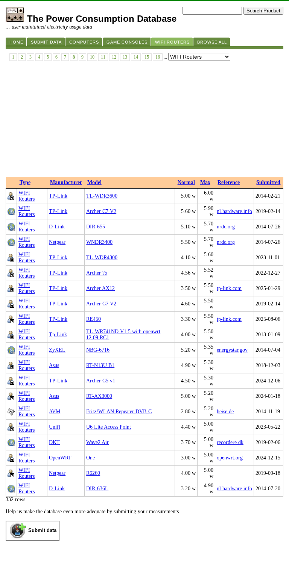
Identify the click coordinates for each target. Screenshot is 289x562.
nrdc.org (226, 227)
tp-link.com (229, 288)
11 (103, 57)
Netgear (57, 242)
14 (136, 57)
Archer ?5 (96, 273)
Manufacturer (66, 182)
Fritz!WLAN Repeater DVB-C (119, 411)
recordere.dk (230, 442)
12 (114, 57)
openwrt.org (230, 458)
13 (125, 57)
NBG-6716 (98, 350)
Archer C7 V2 (101, 211)
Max (205, 182)
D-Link (57, 227)
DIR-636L (97, 488)
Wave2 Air (97, 442)
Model (94, 182)
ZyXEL (57, 350)
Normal (186, 182)
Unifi (54, 427)
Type (25, 182)
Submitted (268, 182)
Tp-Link (58, 334)
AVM (54, 411)
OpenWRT (60, 458)
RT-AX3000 (99, 396)
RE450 (93, 319)
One (90, 458)
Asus (54, 365)
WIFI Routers (26, 196)
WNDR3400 (99, 242)
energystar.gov (232, 350)
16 (157, 57)
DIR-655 (95, 227)
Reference (229, 182)
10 (92, 57)
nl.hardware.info (234, 211)
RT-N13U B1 (100, 365)
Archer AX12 (100, 288)
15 (146, 57)
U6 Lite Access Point (108, 427)
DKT (54, 442)
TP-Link (58, 196)
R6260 (93, 473)
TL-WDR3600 (101, 196)
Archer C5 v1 (100, 381)
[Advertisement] (144, 120)
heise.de (225, 411)
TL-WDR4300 (101, 257)
